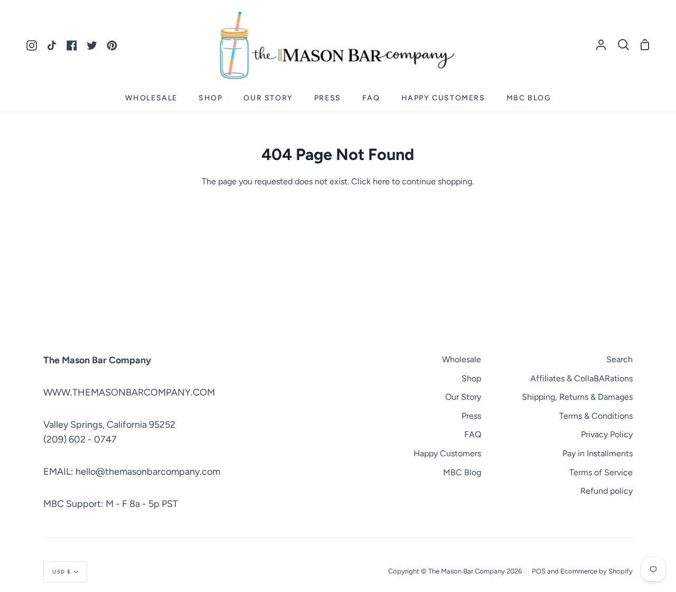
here (381, 181)
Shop (471, 378)
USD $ (61, 571)
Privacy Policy (607, 434)
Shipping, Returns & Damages (577, 397)
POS (539, 571)
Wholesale (461, 359)
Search (619, 359)
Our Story (463, 397)
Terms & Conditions (596, 416)
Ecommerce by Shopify (596, 571)
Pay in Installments (597, 453)
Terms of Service (601, 472)
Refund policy (606, 491)
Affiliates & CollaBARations (581, 378)
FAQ (472, 434)
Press (471, 416)
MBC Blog (462, 472)
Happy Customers (447, 453)
